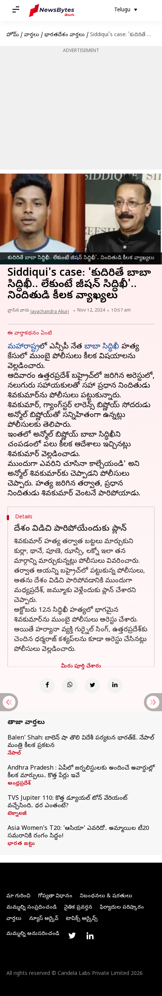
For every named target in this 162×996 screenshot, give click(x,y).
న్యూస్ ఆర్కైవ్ (43, 919)
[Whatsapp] (69, 685)
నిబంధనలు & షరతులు (106, 896)
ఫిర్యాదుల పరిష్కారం (122, 907)
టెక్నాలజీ (17, 814)
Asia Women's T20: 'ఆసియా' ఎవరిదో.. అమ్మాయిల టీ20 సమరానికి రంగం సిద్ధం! (78, 832)
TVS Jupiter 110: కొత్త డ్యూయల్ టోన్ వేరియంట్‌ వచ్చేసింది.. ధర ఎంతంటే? (67, 802)
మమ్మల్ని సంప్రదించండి (31, 907)
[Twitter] (92, 685)
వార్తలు (31, 35)
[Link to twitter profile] (72, 935)
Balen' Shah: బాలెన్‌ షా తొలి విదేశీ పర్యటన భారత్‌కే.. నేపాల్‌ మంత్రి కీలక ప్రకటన (81, 742)
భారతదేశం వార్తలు (64, 35)
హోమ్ (12, 35)
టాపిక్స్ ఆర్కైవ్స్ (82, 919)
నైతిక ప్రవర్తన (78, 907)
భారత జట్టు (21, 844)
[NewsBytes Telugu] (51, 11)
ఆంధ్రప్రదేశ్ (19, 784)
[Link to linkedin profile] (90, 935)
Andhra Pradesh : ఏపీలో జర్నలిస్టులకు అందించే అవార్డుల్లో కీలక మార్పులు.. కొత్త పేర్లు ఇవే (81, 772)
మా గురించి (18, 896)
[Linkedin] (114, 685)
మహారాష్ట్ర (23, 347)
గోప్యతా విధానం (55, 896)
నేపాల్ (14, 753)
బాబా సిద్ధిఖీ (101, 347)
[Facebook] (47, 685)
